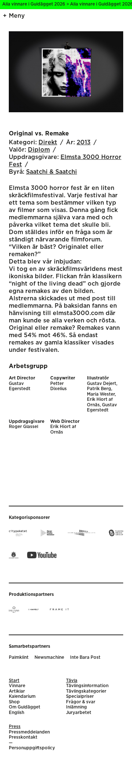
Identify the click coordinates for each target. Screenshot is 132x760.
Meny (17, 16)
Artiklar (17, 691)
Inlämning (76, 707)
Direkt (47, 142)
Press (15, 727)
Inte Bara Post (85, 657)
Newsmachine (49, 657)
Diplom (39, 150)
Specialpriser (80, 696)
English (16, 713)
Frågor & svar (80, 702)
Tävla (71, 681)
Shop (14, 702)
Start (14, 681)
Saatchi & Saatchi (51, 172)
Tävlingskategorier (86, 691)
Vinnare (17, 686)
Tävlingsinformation (87, 686)
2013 (84, 142)
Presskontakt (23, 737)
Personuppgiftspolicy (32, 748)
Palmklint (19, 657)
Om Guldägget (24, 707)
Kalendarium (22, 696)
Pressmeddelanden (29, 732)
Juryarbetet (78, 713)
